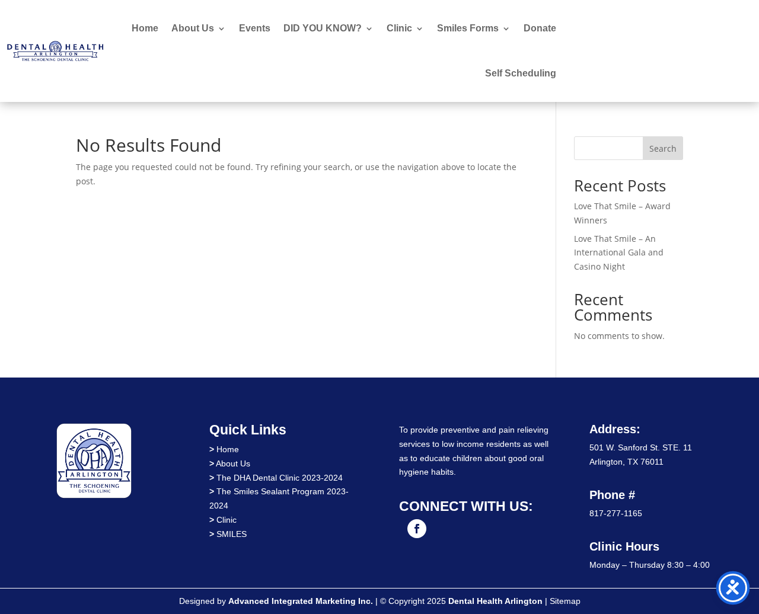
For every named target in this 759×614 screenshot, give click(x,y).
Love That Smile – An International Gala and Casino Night (619, 253)
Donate (540, 28)
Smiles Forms (468, 28)
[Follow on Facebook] (416, 528)
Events (254, 28)
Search (663, 148)
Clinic (399, 28)
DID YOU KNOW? (322, 28)
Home (145, 28)
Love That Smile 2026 (674, 51)
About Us (192, 28)
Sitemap (565, 601)
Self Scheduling (520, 73)
